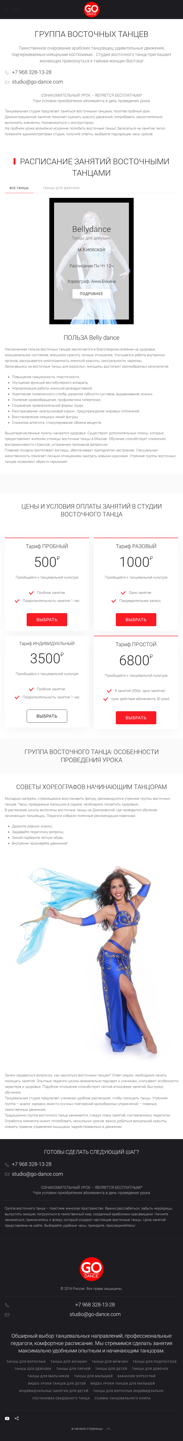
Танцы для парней (73, 1369)
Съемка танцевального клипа (123, 1398)
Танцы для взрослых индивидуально (128, 1391)
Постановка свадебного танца (61, 1398)
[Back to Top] (108, 1428)
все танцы (19, 188)
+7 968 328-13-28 (31, 72)
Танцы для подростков (155, 1361)
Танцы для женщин (69, 1361)
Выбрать (46, 619)
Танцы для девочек (150, 1369)
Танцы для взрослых (26, 1361)
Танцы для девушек (33, 1369)
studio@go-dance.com (37, 82)
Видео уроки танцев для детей (57, 1383)
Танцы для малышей (93, 1376)
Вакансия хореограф (136, 1376)
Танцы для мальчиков (48, 1376)
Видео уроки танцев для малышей (123, 1383)
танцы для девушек (61, 188)
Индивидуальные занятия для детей (53, 1391)
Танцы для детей (111, 1369)
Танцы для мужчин (110, 1361)
